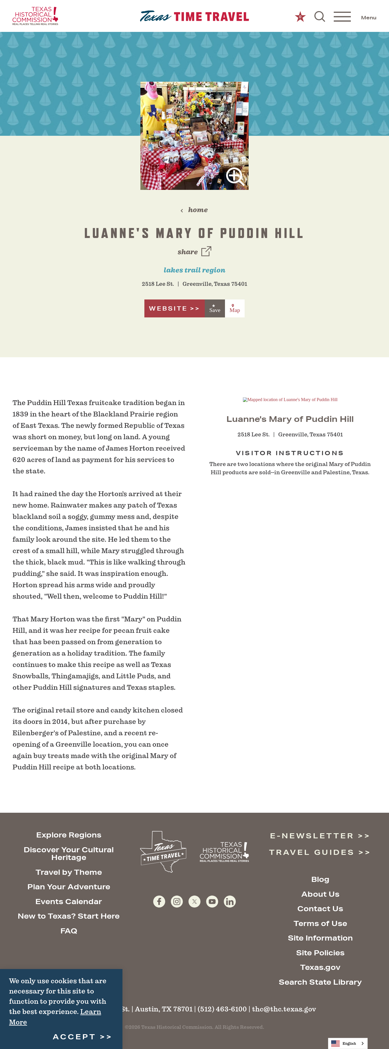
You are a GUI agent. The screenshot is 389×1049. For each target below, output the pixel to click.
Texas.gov (320, 967)
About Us (320, 894)
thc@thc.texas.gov (284, 1009)
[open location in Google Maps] (290, 399)
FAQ (68, 930)
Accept (74, 1036)
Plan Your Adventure (68, 886)
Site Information (320, 937)
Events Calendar (68, 901)
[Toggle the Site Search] (319, 16)
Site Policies (320, 952)
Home (198, 210)
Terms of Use (320, 923)
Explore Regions (68, 834)
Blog (320, 879)
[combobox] (348, 1043)
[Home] (194, 16)
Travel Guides (312, 852)
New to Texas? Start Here (69, 916)
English (349, 1043)
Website (168, 308)
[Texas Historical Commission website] (35, 16)
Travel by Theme (69, 872)
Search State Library (320, 982)
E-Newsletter (312, 835)
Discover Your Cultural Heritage (69, 853)
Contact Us (320, 908)
